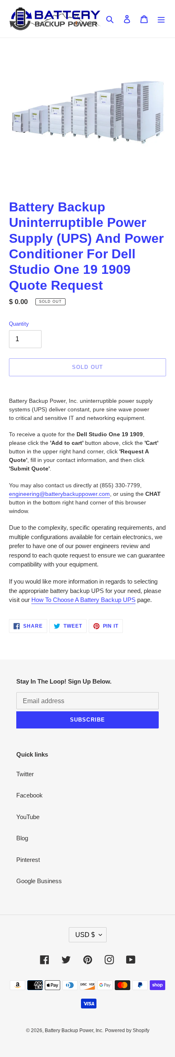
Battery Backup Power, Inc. (74, 1030)
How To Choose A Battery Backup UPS (83, 599)
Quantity (19, 324)
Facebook (29, 795)
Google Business (39, 880)
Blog (22, 838)
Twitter (25, 774)
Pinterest (28, 859)
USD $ (85, 934)
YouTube (27, 816)
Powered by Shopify (127, 1030)
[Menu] (161, 19)
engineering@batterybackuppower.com (59, 494)
